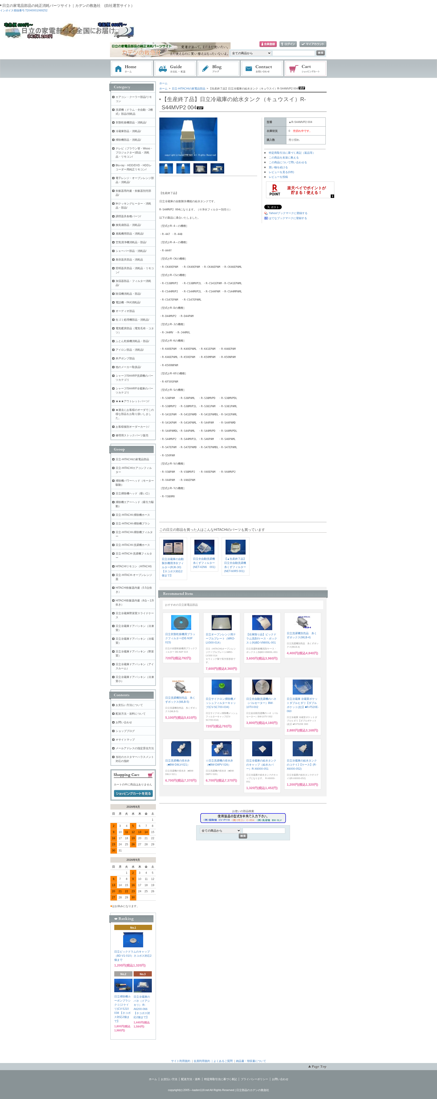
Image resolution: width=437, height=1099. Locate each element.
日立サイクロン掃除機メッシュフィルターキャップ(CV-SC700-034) (221, 703)
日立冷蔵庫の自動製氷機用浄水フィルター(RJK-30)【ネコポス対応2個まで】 (173, 567)
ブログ (218, 69)
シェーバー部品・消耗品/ (131, 251)
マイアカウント (313, 44)
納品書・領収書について (251, 1061)
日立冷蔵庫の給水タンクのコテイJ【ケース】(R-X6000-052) (302, 764)
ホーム (131, 69)
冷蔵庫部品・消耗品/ (128, 131)
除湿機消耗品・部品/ (128, 293)
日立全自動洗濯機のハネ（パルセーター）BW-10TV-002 (261, 703)
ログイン (288, 44)
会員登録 (268, 44)
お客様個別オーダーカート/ (132, 426)
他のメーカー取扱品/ (128, 367)
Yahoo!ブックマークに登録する (288, 213)
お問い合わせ (262, 69)
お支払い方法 (169, 1079)
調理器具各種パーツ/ (128, 216)
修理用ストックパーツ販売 (132, 435)
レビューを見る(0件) (281, 172)
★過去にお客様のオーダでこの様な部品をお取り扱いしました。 (135, 414)
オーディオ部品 (125, 311)
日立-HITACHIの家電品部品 (188, 88)
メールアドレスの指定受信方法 (135, 748)
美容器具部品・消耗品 (129, 259)
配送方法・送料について (131, 713)
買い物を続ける (278, 167)
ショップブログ (125, 731)
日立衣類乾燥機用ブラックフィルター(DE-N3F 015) (180, 638)
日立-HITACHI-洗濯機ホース (133, 545)
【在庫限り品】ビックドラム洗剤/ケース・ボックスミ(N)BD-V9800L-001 (261, 638)
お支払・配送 (175, 69)
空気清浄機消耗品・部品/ (131, 242)
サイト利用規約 (180, 1061)
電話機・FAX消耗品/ (128, 302)
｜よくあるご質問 (222, 1061)
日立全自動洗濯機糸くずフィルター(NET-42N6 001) (204, 563)
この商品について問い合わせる (288, 162)
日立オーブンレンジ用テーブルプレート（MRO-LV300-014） (221, 638)
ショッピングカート (306, 69)
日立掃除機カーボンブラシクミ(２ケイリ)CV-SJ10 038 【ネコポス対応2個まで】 (122, 1009)
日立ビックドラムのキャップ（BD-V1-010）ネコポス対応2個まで (133, 955)
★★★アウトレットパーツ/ (132, 401)
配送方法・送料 (190, 1079)
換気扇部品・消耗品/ (128, 225)
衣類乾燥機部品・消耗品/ (131, 122)
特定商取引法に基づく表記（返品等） (292, 152)
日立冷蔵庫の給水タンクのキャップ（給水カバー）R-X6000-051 (261, 764)
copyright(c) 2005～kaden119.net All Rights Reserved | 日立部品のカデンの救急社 (218, 1090)
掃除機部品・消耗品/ (128, 139)
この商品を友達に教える (284, 157)
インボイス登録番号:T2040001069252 (24, 10)
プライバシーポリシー (254, 1079)
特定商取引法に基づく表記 (220, 1079)
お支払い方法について (129, 705)
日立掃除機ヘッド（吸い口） (133, 493)
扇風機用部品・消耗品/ (130, 233)
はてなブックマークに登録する (288, 218)
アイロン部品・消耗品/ (130, 349)
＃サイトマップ (125, 739)
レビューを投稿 (278, 177)
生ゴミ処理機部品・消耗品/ (132, 319)
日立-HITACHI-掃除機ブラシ (133, 523)
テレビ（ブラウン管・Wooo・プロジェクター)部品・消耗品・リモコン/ (134, 152)
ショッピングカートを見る (133, 793)
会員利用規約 (202, 1061)
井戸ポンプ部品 (125, 358)
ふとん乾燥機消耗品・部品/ (132, 341)
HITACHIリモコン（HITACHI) (134, 566)
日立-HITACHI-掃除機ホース (133, 514)
